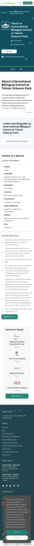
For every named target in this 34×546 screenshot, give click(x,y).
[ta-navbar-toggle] (1, 3)
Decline (17, 538)
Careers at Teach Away (9, 443)
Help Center (6, 455)
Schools (4, 12)
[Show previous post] (15, 410)
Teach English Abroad (9, 440)
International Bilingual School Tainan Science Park (19, 12)
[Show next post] (20, 410)
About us (5, 427)
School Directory (7, 433)
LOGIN (19, 3)
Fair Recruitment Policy (10, 452)
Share (10, 51)
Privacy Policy (6, 449)
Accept (17, 532)
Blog (3, 430)
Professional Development (11, 437)
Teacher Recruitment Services (12, 446)
